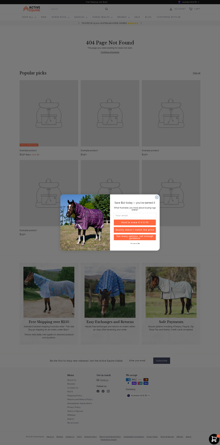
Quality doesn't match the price (134, 230)
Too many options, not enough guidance (134, 237)
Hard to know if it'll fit (135, 222)
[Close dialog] (156, 197)
